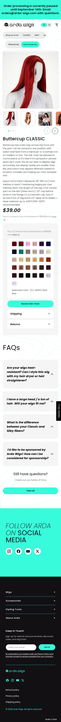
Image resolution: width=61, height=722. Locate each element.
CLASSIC (26, 35)
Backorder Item (30, 303)
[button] (44, 25)
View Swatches (30, 44)
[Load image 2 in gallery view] (28, 119)
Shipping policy (13, 702)
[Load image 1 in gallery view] (11, 119)
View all (30, 490)
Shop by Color (12, 35)
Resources (14, 44)
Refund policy (12, 689)
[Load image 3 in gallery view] (45, 119)
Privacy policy (12, 696)
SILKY (37, 35)
